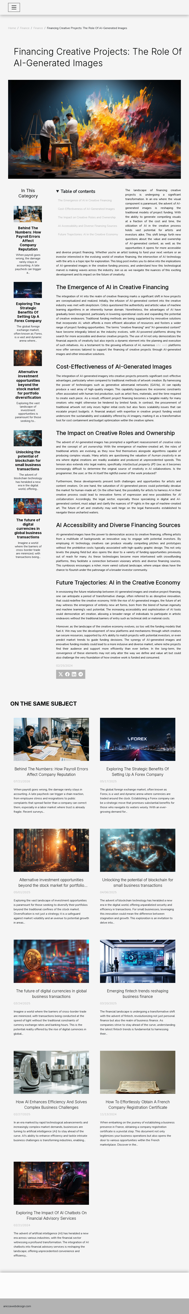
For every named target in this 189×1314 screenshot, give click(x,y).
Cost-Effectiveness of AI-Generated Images (86, 209)
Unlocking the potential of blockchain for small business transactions (28, 460)
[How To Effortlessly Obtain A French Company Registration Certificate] (137, 1072)
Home (12, 28)
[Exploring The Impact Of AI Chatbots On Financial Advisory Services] (51, 1183)
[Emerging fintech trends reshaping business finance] (137, 961)
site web (161, 345)
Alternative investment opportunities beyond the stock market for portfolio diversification (28, 384)
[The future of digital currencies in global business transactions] (28, 506)
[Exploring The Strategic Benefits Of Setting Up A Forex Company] (28, 290)
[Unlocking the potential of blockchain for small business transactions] (28, 438)
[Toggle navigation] (14, 7)
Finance (25, 28)
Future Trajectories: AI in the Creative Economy (88, 234)
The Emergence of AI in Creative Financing (85, 200)
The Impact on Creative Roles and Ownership (87, 217)
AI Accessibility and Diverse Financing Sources (87, 226)
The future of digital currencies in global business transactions (28, 528)
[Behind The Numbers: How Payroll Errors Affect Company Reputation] (28, 214)
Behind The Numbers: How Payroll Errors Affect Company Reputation (28, 238)
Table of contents (78, 191)
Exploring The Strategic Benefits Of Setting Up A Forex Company (28, 312)
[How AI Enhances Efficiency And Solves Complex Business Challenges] (51, 1072)
